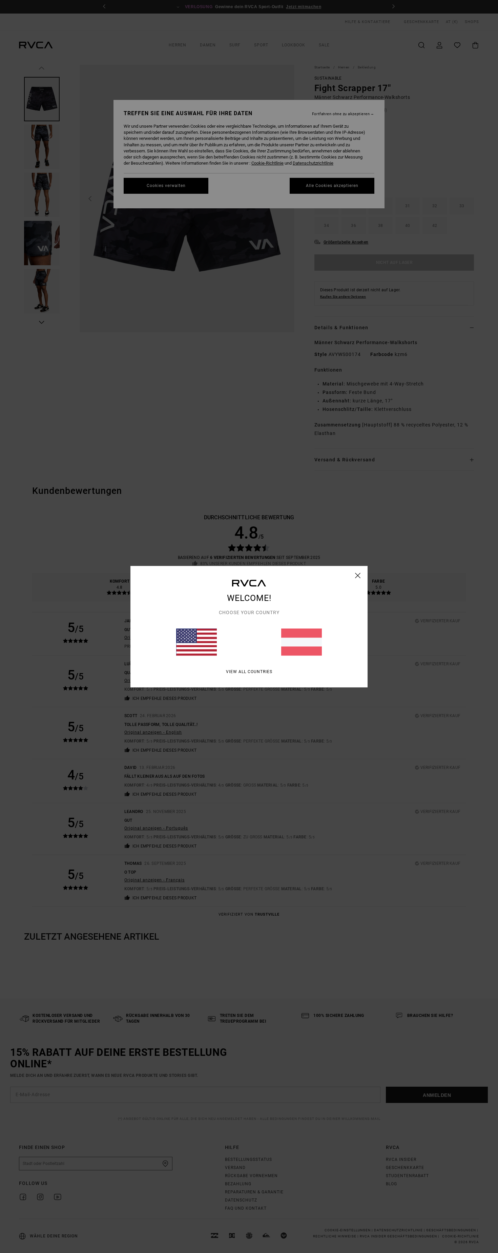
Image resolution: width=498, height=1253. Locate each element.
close (358, 575)
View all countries (249, 671)
